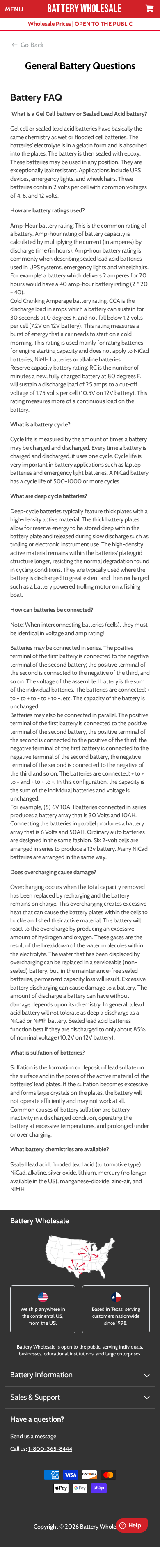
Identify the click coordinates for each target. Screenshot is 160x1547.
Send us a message (33, 1436)
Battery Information (41, 1374)
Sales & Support (35, 1397)
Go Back (32, 45)
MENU (14, 9)
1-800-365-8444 (50, 1448)
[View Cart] (150, 9)
